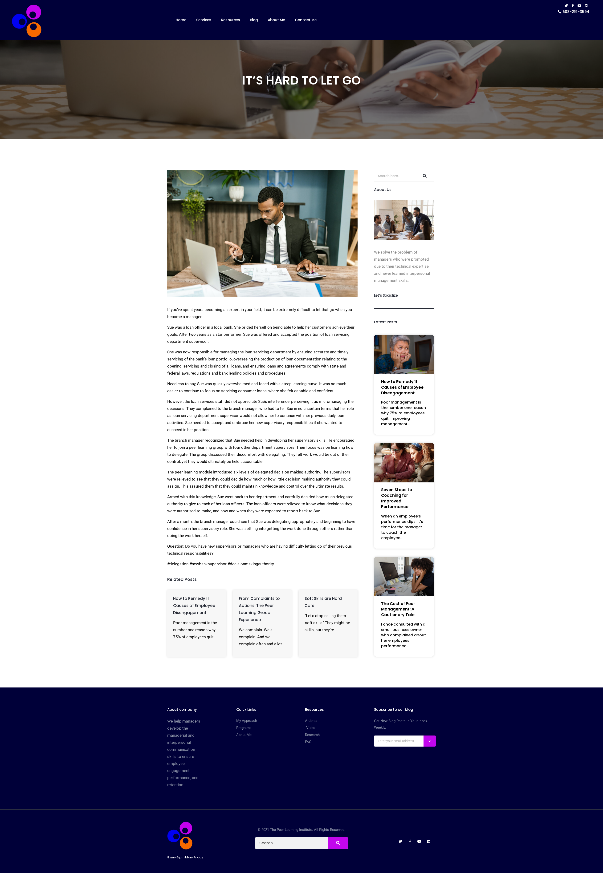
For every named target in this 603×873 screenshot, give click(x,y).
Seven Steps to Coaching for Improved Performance (396, 498)
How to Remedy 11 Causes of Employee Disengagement (194, 605)
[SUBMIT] (430, 741)
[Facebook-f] (573, 5)
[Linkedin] (586, 5)
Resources (230, 19)
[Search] (424, 176)
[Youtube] (579, 5)
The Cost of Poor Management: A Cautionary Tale (398, 609)
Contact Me (306, 19)
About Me (276, 19)
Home (181, 19)
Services (203, 19)
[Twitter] (566, 5)
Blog (254, 19)
